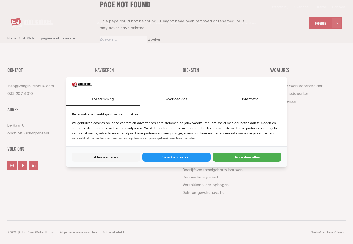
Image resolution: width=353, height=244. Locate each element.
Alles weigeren (106, 157)
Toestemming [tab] (103, 99)
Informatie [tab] (250, 99)
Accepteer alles (247, 157)
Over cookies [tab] (176, 99)
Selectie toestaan (176, 157)
